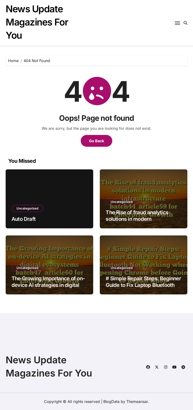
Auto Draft (24, 219)
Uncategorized (27, 208)
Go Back (96, 140)
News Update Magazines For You (37, 22)
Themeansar (137, 401)
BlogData (111, 401)
